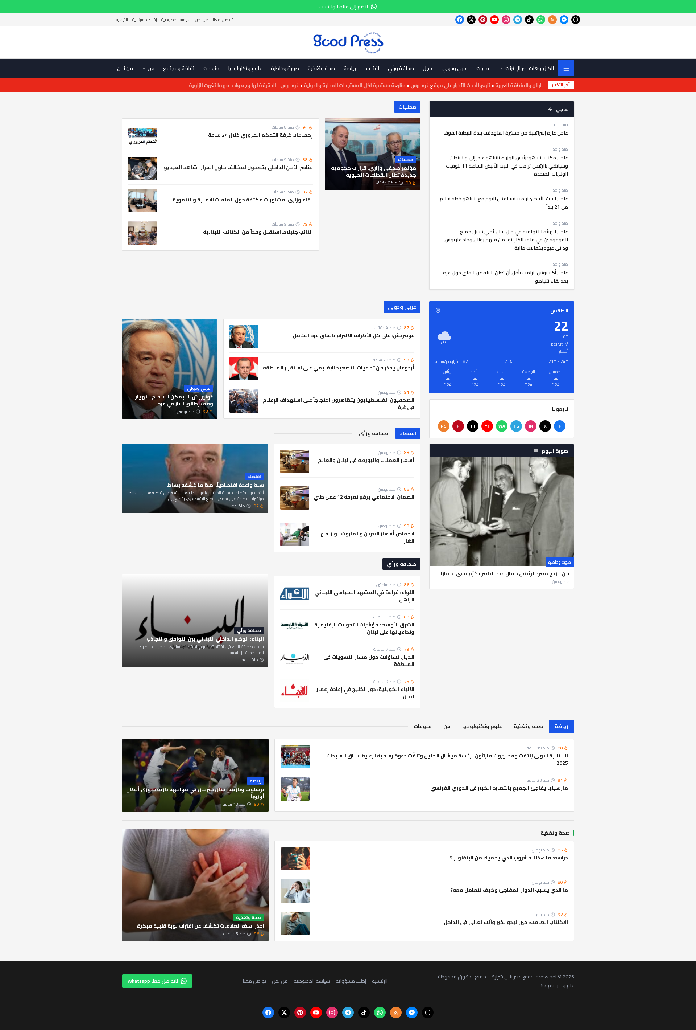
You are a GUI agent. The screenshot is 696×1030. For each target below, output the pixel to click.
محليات (407, 106)
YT (487, 426)
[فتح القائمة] (566, 68)
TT (473, 426)
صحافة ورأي (401, 564)
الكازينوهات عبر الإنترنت (529, 68)
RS (444, 426)
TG (516, 426)
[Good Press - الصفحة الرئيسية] (348, 42)
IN (531, 426)
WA (501, 426)
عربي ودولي (402, 307)
